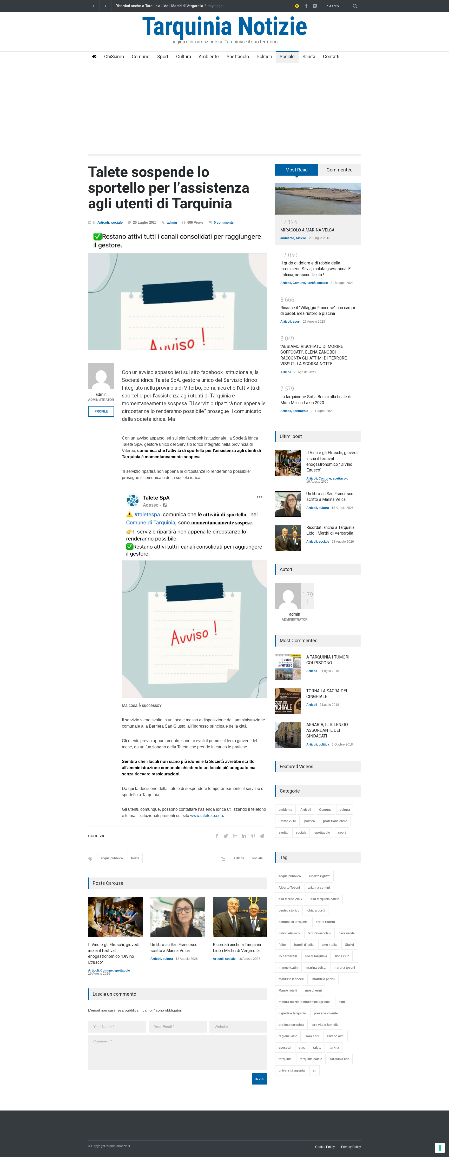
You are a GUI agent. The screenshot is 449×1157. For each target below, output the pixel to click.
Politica (264, 56)
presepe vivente (326, 1013)
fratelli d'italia (304, 945)
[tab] (296, 171)
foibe (282, 945)
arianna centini (319, 887)
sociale (117, 222)
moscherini (313, 990)
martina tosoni (344, 967)
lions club (342, 956)
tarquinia (285, 1059)
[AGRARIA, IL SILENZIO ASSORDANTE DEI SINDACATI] (288, 735)
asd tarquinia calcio (325, 899)
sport (296, 321)
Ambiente (209, 56)
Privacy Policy (351, 1147)
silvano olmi (335, 1036)
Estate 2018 (287, 821)
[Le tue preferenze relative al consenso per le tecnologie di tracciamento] (440, 1148)
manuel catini (288, 967)
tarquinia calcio (311, 1059)
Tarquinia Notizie (224, 26)
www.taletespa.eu (206, 815)
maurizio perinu (323, 979)
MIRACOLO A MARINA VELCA (307, 230)
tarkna (334, 1047)
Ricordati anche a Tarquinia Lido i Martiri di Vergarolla (159, 6)
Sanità (308, 56)
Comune (140, 56)
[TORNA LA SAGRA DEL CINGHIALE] (288, 701)
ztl (314, 1070)
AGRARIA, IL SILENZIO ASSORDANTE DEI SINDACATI (327, 730)
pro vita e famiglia (325, 1025)
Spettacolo (238, 56)
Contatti (331, 56)
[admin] (101, 376)
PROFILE (101, 411)
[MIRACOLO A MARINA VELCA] (318, 199)
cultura (168, 959)
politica (324, 744)
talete (135, 858)
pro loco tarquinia (291, 1025)
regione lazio (288, 1036)
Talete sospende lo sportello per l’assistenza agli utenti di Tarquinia (168, 188)
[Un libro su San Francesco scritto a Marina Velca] (177, 917)
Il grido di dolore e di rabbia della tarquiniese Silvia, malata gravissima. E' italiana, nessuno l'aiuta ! (315, 269)
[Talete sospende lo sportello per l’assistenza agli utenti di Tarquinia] (177, 291)
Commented (340, 169)
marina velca (316, 967)
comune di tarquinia (293, 922)
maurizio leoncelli (291, 979)
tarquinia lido (339, 1059)
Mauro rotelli (288, 990)
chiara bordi (316, 910)
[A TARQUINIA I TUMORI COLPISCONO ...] (288, 667)
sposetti (284, 1047)
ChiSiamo (114, 56)
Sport (162, 56)
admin (172, 222)
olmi (342, 1002)
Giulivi (349, 945)
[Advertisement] (224, 101)
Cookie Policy (325, 1147)
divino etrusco (289, 933)
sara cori (312, 1036)
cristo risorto (325, 922)
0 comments (224, 222)
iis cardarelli (288, 956)
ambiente (287, 238)
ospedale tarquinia (292, 1013)
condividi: (98, 835)
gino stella (329, 945)
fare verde (347, 933)
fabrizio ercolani (319, 933)
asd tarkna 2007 (290, 899)
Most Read (297, 169)
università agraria (292, 1070)
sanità (311, 283)
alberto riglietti (319, 876)
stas (302, 1047)
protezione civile (335, 821)
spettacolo (122, 970)
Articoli (103, 222)
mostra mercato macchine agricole (305, 1002)
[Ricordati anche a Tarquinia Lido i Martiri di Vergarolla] (240, 917)
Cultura (183, 56)
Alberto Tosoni (289, 887)
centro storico (289, 910)
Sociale (287, 56)
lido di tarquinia (316, 956)
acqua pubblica (112, 858)
